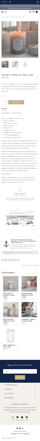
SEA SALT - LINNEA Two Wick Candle (15, 17)
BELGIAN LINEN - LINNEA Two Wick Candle (8, 321)
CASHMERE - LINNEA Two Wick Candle (28, 320)
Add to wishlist (25, 265)
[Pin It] (9, 260)
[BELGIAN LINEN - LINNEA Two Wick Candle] (10, 309)
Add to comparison (34, 265)
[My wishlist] (34, 12)
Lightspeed (26, 433)
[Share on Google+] (6, 260)
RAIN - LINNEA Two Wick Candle (9, 346)
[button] (30, 12)
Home (3, 17)
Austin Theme (14, 433)
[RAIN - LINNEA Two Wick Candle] (10, 335)
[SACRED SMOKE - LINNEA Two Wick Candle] (29, 283)
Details (4, 108)
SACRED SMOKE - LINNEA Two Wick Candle (27, 295)
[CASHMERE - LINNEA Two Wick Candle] (29, 309)
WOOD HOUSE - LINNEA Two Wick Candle (8, 295)
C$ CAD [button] (4, 2)
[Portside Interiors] (5, 12)
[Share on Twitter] (18, 260)
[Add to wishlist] (37, 77)
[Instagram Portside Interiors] (23, 428)
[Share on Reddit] (12, 260)
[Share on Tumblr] (15, 260)
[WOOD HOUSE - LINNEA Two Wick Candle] (10, 283)
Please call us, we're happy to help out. (21, 252)
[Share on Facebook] (3, 260)
